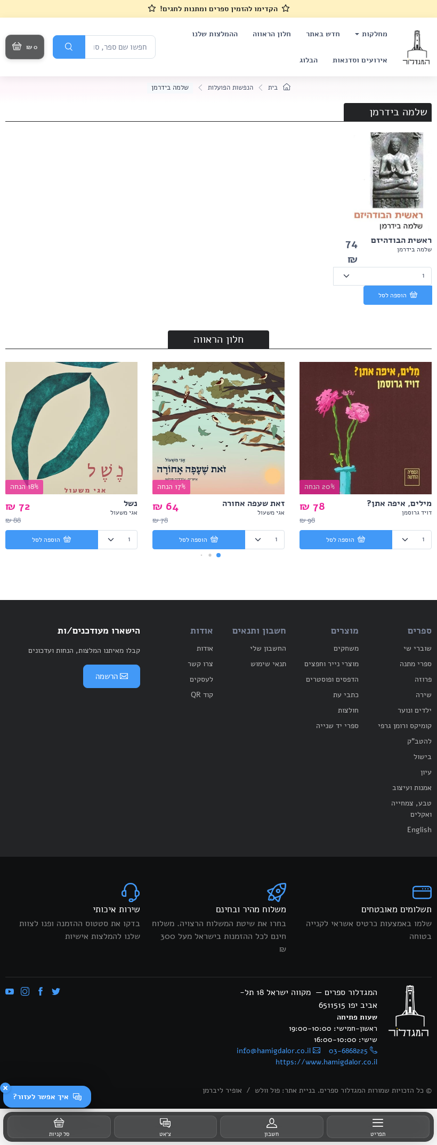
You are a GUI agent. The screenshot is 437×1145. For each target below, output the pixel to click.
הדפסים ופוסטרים (332, 679)
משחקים (346, 648)
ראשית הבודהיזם (401, 240)
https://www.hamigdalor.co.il (326, 1062)
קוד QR (202, 695)
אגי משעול (271, 512)
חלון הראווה (272, 34)
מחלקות (374, 34)
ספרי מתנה (416, 664)
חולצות (348, 710)
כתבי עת (346, 695)
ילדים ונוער (415, 710)
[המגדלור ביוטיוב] (9, 992)
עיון (426, 772)
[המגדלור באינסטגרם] (25, 992)
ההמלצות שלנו (215, 34)
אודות (205, 648)
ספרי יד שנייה (337, 726)
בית (274, 87)
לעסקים (201, 679)
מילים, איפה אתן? (399, 503)
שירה (424, 695)
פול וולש (267, 1090)
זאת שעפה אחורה (253, 503)
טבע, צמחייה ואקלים (411, 808)
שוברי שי (417, 648)
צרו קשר (200, 664)
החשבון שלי (268, 648)
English (419, 830)
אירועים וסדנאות (360, 60)
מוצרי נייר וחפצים (331, 664)
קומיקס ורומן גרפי (405, 726)
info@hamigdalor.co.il (274, 1051)
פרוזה (423, 679)
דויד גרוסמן (417, 512)
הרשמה (106, 676)
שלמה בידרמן (414, 249)
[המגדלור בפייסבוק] (40, 992)
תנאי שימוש (268, 664)
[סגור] (5, 1088)
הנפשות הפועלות (230, 87)
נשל (130, 503)
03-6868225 (348, 1051)
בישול (423, 757)
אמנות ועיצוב (412, 788)
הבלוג (309, 60)
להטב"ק (419, 741)
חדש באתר (323, 34)
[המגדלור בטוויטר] (56, 992)
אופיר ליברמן (222, 1090)
